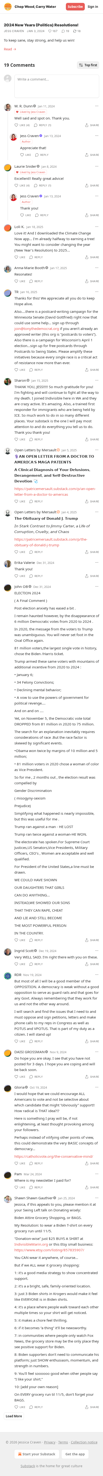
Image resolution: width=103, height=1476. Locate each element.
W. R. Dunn (23, 106)
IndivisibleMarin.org (31, 1244)
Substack (28, 1466)
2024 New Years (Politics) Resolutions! (41, 25)
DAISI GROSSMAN (29, 1051)
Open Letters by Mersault (35, 450)
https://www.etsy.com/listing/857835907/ (49, 1249)
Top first (91, 65)
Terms (63, 1442)
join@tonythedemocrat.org (36, 328)
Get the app (75, 1454)
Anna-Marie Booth (29, 267)
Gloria (19, 1087)
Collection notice (84, 1442)
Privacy (49, 1442)
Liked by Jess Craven (32, 112)
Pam (18, 1173)
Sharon (20, 380)
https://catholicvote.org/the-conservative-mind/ (53, 1156)
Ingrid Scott (24, 950)
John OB (21, 586)
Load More (14, 1416)
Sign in (93, 7)
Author (26, 141)
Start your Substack (39, 1454)
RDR (17, 974)
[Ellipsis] (97, 106)
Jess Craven (14, 31)
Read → (10, 49)
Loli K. (19, 226)
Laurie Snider (25, 166)
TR (16, 291)
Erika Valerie (24, 562)
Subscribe (75, 7)
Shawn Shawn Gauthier (33, 1197)
